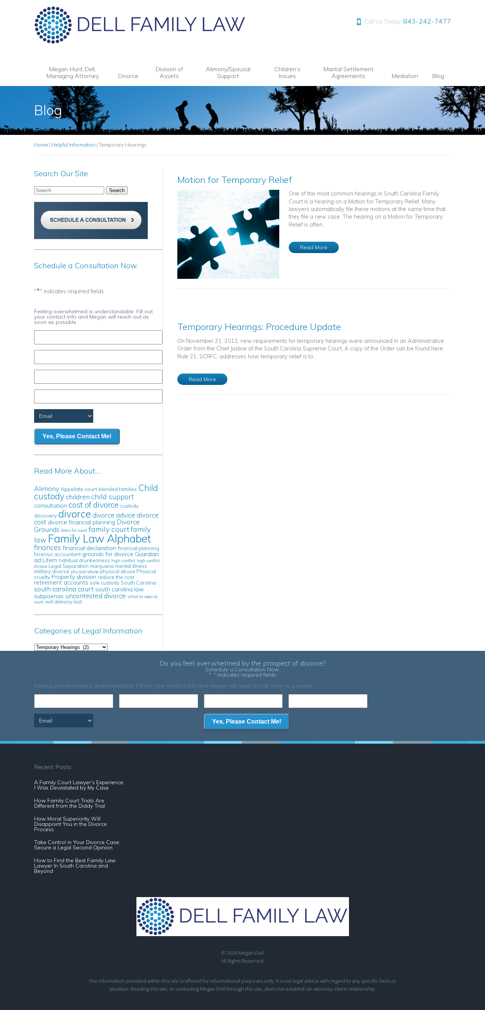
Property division (74, 576)
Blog (438, 76)
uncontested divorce (95, 596)
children (78, 497)
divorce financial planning (81, 522)
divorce (74, 513)
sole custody (104, 582)
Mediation (404, 76)
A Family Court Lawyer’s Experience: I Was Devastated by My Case (79, 785)
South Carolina (138, 582)
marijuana (102, 566)
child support (112, 496)
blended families (118, 489)
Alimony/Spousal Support (228, 72)
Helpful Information (73, 145)
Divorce (128, 76)
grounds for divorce (107, 554)
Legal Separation (68, 566)
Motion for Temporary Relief (234, 179)
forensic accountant (57, 554)
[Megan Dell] (140, 42)
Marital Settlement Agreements (348, 72)
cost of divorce (94, 505)
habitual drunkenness (84, 560)
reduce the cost (116, 577)
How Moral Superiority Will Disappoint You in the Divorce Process (70, 824)
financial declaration (89, 548)
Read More (313, 247)
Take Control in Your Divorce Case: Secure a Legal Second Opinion (77, 845)
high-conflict (123, 560)
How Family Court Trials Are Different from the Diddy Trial (69, 803)
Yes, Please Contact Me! (76, 436)
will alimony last (63, 601)
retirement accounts (61, 582)
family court (109, 529)
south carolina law (119, 589)
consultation (50, 505)
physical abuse (85, 571)
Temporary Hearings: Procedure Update (259, 326)
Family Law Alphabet (99, 538)
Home (41, 145)
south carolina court (64, 589)
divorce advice (113, 515)
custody (129, 505)
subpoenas (49, 596)
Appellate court (79, 489)
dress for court (74, 530)
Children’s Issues (287, 72)
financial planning (138, 548)
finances (47, 547)
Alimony (46, 488)
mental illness (131, 566)
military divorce (51, 571)
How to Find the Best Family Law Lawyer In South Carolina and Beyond (75, 865)
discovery (45, 515)
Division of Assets (169, 72)
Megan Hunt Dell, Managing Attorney (72, 72)
